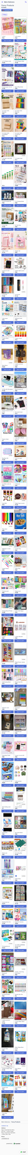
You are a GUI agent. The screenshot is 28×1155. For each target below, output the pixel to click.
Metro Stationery (9, 2)
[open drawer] (2, 2)
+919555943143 (5, 1138)
